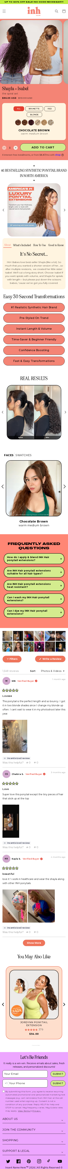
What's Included (22, 245)
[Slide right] (64, 210)
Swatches (24, 455)
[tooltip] (16, 758)
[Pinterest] (29, 1161)
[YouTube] (60, 1161)
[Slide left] (3, 210)
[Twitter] (8, 1161)
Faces (9, 455)
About (7, 245)
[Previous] (3, 1004)
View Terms (24, 1111)
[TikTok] (49, 1161)
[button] (4, 11)
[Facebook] (19, 1161)
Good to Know (56, 245)
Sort (33, 671)
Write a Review (54, 659)
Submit (58, 1073)
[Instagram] (39, 1161)
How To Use (39, 245)
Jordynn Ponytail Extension (34, 1024)
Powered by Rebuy (34, 1045)
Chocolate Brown (34, 130)
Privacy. (36, 1111)
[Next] (64, 1004)
